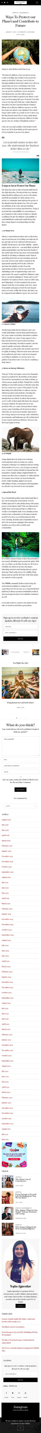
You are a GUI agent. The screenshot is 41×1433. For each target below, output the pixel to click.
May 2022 (5, 1082)
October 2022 (7, 1056)
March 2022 (6, 1092)
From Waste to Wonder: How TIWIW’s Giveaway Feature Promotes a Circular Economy (20, 705)
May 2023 (5, 1019)
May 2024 (5, 956)
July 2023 (5, 1008)
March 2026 (6, 841)
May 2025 (5, 893)
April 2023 (5, 1024)
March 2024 (6, 966)
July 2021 (5, 1134)
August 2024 (6, 940)
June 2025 (5, 888)
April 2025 (5, 898)
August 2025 (6, 877)
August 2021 (6, 1129)
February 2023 (7, 1034)
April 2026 (5, 835)
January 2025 (6, 914)
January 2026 (6, 851)
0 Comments (22, 32)
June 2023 (5, 1013)
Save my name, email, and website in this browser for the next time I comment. (20, 781)
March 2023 (6, 1029)
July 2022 (5, 1071)
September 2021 (7, 1124)
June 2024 (5, 951)
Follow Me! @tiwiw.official (20, 1410)
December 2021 (7, 1108)
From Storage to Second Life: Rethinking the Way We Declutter (25, 1196)
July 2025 (5, 882)
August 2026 (6, 820)
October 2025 (6, 867)
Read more (21, 1306)
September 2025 (7, 872)
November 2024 (7, 924)
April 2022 (5, 1087)
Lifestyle (15, 13)
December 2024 (7, 919)
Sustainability (24, 13)
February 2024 (7, 972)
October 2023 (6, 993)
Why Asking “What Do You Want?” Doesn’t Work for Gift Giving (26, 1212)
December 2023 (7, 982)
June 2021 (5, 1139)
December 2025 (7, 856)
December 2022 (7, 1045)
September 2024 (8, 935)
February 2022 (7, 1097)
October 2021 (6, 1118)
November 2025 (7, 861)
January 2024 (6, 977)
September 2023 (7, 998)
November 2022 (7, 1050)
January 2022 (6, 1103)
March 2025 (6, 903)
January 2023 (6, 1040)
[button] (14, 718)
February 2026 (7, 846)
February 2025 (7, 909)
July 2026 (5, 825)
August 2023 (6, 1003)
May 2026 (5, 830)
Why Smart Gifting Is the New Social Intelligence (25, 1228)
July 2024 (5, 945)
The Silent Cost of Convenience (22, 1180)
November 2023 (7, 987)
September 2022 (8, 1061)
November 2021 (7, 1113)
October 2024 (7, 930)
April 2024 (5, 961)
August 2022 (6, 1066)
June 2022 (5, 1076)
